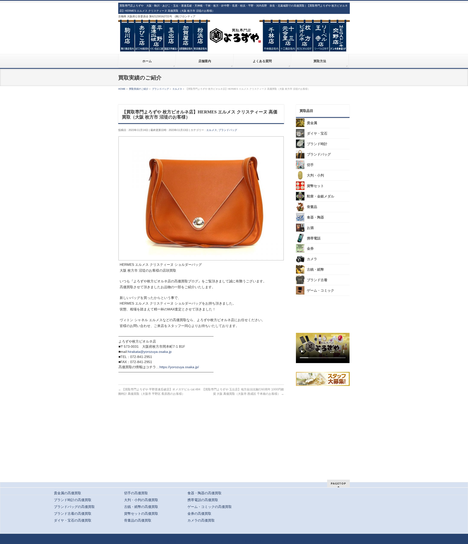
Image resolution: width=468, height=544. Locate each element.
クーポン (187, 541)
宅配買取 (152, 541)
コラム (345, 541)
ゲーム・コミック (320, 290)
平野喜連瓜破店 (253, 541)
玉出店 (233, 541)
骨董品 (312, 207)
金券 (310, 248)
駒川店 (202, 541)
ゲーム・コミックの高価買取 (209, 507)
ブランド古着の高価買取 (72, 513)
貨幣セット (315, 186)
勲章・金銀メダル (320, 196)
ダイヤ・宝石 (317, 133)
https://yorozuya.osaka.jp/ (179, 367)
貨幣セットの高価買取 (141, 513)
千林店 (274, 541)
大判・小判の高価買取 (141, 500)
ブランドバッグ (227, 130)
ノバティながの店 (323, 541)
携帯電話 (314, 238)
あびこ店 (217, 541)
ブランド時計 (317, 144)
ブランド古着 (317, 280)
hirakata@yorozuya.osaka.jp (150, 352)
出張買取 (169, 541)
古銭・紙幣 (315, 269)
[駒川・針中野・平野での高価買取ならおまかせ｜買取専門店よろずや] (234, 46)
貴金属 (312, 123)
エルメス (211, 130)
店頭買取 (135, 541)
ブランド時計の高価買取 (72, 500)
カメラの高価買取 (201, 520)
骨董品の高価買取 (137, 520)
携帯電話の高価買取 (202, 500)
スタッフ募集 (324, 379)
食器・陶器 (315, 217)
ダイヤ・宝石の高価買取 (72, 520)
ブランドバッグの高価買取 (74, 507)
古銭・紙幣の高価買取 (141, 507)
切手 (310, 165)
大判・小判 (315, 175)
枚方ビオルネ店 (294, 541)
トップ (120, 541)
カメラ (312, 259)
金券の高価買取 (199, 513)
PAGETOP (338, 483)
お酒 (310, 228)
